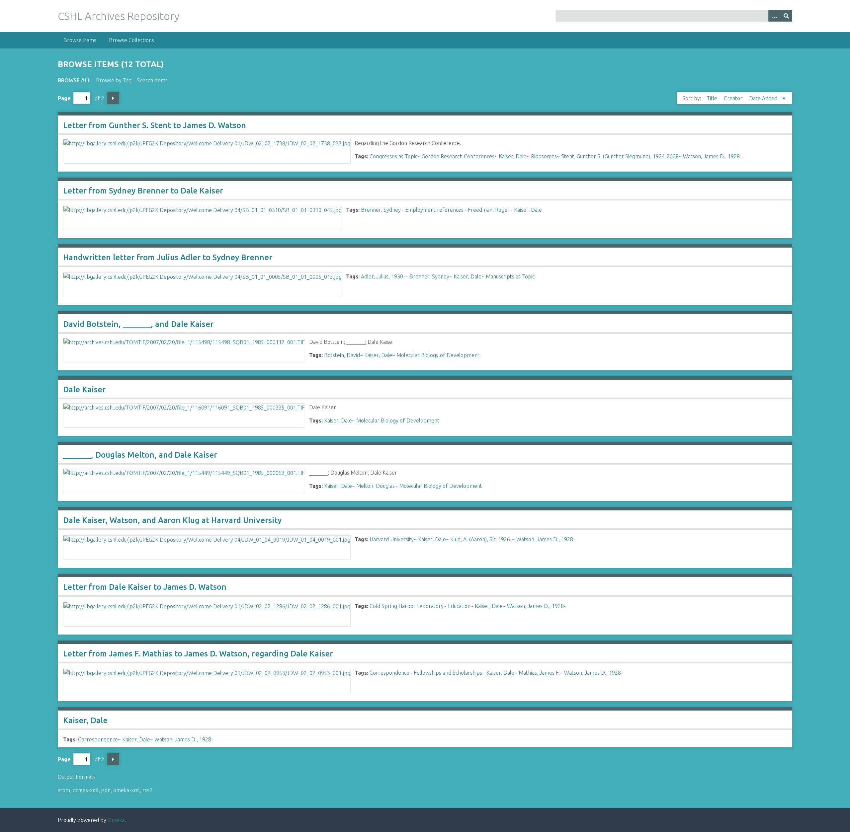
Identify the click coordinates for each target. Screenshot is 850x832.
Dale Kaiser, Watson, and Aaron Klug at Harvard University (172, 520)
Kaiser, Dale (513, 156)
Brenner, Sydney (381, 210)
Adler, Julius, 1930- (383, 276)
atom (64, 790)
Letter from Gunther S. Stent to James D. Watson (154, 125)
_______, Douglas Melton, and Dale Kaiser (140, 454)
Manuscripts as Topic (510, 276)
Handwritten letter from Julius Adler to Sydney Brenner (167, 257)
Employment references (434, 210)
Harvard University (392, 539)
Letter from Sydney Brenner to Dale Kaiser (143, 190)
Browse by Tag (113, 80)
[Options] (774, 16)
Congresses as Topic (393, 156)
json (106, 790)
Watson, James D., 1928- (712, 156)
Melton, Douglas (375, 486)
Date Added (764, 98)
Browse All (74, 80)
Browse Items (79, 40)
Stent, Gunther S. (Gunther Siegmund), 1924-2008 (620, 156)
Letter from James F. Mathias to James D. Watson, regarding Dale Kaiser (198, 653)
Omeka (116, 820)
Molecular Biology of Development (437, 355)
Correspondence (389, 673)
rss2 (147, 790)
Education (459, 606)
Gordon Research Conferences (458, 156)
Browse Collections (131, 40)
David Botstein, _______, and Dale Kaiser (138, 324)
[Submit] (786, 16)
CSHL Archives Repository (118, 16)
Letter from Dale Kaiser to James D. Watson (144, 586)
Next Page (113, 98)
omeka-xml (126, 790)
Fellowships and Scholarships (448, 673)
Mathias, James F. (539, 673)
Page (64, 98)
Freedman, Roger (489, 210)
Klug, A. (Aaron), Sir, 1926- (481, 539)
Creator (734, 98)
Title (713, 98)
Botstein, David (342, 355)
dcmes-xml (86, 790)
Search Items (152, 80)
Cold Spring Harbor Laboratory (407, 606)
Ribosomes (544, 156)
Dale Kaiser (84, 389)
